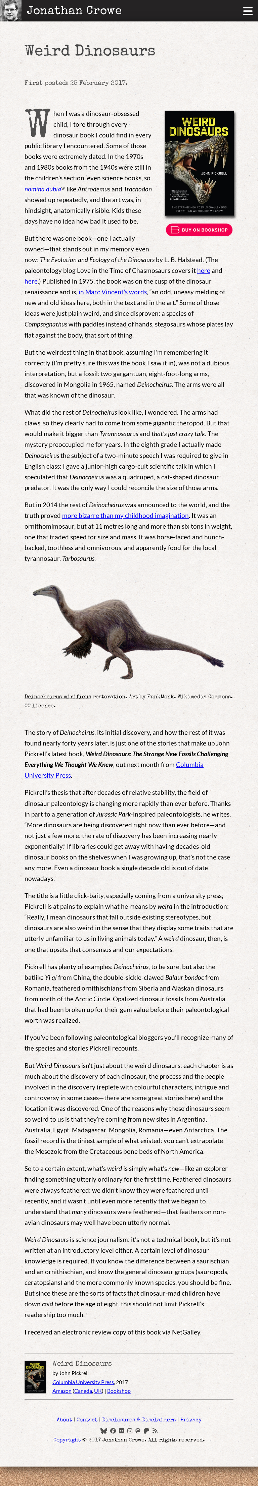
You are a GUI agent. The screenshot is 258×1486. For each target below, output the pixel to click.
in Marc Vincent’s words (113, 292)
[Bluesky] (104, 1430)
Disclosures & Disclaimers (139, 1420)
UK (98, 1390)
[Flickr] (121, 1430)
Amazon (62, 1390)
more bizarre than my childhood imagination (125, 515)
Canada (83, 1390)
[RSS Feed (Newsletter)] (155, 1430)
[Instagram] (130, 1430)
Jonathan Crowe (74, 11)
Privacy (191, 1420)
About (64, 1420)
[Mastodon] (138, 1430)
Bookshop (119, 1390)
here (203, 270)
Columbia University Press (83, 1382)
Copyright (67, 1440)
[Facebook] (113, 1430)
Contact (87, 1420)
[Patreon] (146, 1430)
